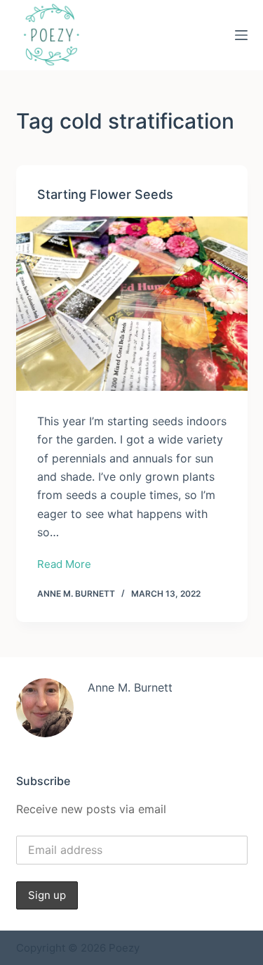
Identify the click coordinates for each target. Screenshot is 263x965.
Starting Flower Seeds (105, 194)
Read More (64, 565)
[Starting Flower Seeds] (132, 303)
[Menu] (241, 35)
